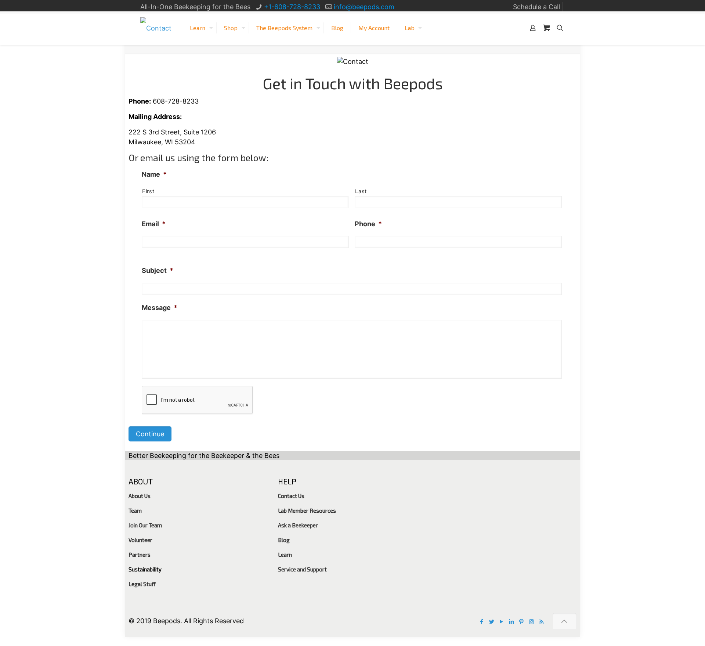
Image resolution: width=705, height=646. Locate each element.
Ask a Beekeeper (298, 525)
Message (159, 307)
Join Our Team (145, 525)
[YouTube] (502, 621)
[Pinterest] (521, 621)
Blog (284, 540)
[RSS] (541, 621)
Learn (285, 554)
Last (361, 191)
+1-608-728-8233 (292, 7)
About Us (140, 495)
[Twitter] (492, 621)
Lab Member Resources (307, 510)
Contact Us (291, 495)
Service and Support (302, 569)
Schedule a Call (536, 7)
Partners (140, 554)
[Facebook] (482, 621)
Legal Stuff (142, 584)
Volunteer (140, 540)
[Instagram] (531, 621)
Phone (368, 224)
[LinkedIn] (512, 621)
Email (154, 224)
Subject (157, 270)
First (148, 191)
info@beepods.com (364, 7)
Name (154, 174)
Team (135, 510)
